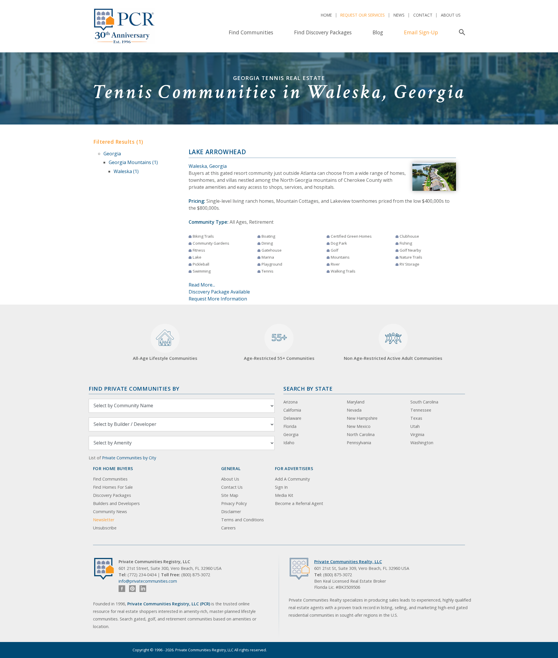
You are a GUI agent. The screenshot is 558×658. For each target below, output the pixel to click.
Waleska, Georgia (208, 166)
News (399, 15)
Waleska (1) (126, 171)
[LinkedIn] (143, 588)
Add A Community (292, 479)
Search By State (307, 388)
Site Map (229, 495)
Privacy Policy (234, 503)
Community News (110, 511)
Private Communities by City (129, 457)
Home (326, 15)
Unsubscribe (105, 528)
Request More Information (218, 299)
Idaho (288, 442)
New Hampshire (362, 418)
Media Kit (284, 495)
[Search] (461, 32)
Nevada (354, 410)
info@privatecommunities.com (148, 581)
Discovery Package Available (219, 292)
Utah (415, 426)
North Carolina (361, 434)
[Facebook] (122, 588)
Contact (422, 15)
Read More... (202, 285)
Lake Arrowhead (217, 152)
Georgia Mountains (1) (133, 162)
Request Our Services (362, 15)
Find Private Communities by (134, 388)
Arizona (290, 402)
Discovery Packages (112, 495)
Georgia (112, 153)
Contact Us (232, 487)
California (292, 410)
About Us (451, 15)
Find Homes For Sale (113, 487)
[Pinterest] (132, 588)
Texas (416, 418)
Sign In (281, 487)
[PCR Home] (106, 569)
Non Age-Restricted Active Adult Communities (393, 358)
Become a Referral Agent (299, 503)
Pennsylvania (359, 442)
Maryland (355, 402)
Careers (228, 528)
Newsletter (103, 519)
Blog (378, 32)
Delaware (292, 418)
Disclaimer (231, 511)
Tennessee (420, 410)
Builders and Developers (116, 503)
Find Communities (251, 32)
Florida (289, 426)
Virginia (417, 434)
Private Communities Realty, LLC (348, 561)
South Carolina (424, 402)
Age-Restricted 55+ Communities (279, 346)
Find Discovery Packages (323, 32)
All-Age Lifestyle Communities (165, 358)
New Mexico (359, 426)
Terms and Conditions (242, 519)
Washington (421, 442)
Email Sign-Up (421, 32)
